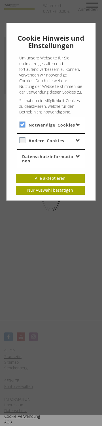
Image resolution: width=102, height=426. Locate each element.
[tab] (51, 125)
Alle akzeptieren (50, 178)
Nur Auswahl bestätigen (50, 190)
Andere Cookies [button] (46, 140)
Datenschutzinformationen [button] (47, 159)
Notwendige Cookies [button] (52, 125)
